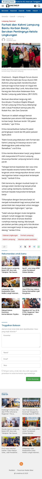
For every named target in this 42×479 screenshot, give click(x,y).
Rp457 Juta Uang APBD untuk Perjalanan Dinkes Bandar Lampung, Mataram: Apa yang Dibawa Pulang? (31, 270)
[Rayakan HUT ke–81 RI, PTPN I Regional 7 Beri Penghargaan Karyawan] (31, 303)
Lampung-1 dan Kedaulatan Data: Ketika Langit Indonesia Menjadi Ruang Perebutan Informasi (10, 291)
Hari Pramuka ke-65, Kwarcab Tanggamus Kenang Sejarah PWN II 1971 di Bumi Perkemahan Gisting (30, 412)
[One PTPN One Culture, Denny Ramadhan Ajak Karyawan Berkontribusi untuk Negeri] (31, 282)
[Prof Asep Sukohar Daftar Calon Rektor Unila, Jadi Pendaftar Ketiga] (11, 441)
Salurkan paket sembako (27, 239)
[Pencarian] (39, 6)
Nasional (12, 21)
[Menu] (3, 6)
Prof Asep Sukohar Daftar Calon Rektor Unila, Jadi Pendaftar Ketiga (9, 450)
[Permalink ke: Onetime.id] (3, 39)
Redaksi (12, 470)
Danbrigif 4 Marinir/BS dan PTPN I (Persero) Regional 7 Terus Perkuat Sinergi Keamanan (10, 412)
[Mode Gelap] (35, 6)
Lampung (5, 21)
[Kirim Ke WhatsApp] (38, 246)
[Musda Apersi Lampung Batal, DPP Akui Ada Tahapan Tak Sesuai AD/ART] (11, 261)
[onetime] (12, 6)
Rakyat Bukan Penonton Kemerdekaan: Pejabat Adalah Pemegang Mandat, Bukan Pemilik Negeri (10, 312)
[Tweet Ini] (25, 246)
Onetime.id (9, 39)
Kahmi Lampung (9, 239)
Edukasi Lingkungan (10, 235)
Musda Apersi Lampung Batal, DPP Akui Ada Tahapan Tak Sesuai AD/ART (10, 270)
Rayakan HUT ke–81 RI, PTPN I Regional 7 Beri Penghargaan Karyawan (30, 312)
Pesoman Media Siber (25, 470)
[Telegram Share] (34, 246)
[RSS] (21, 464)
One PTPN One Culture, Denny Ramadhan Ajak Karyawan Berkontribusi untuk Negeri (31, 291)
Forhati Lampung (27, 235)
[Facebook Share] (20, 246)
